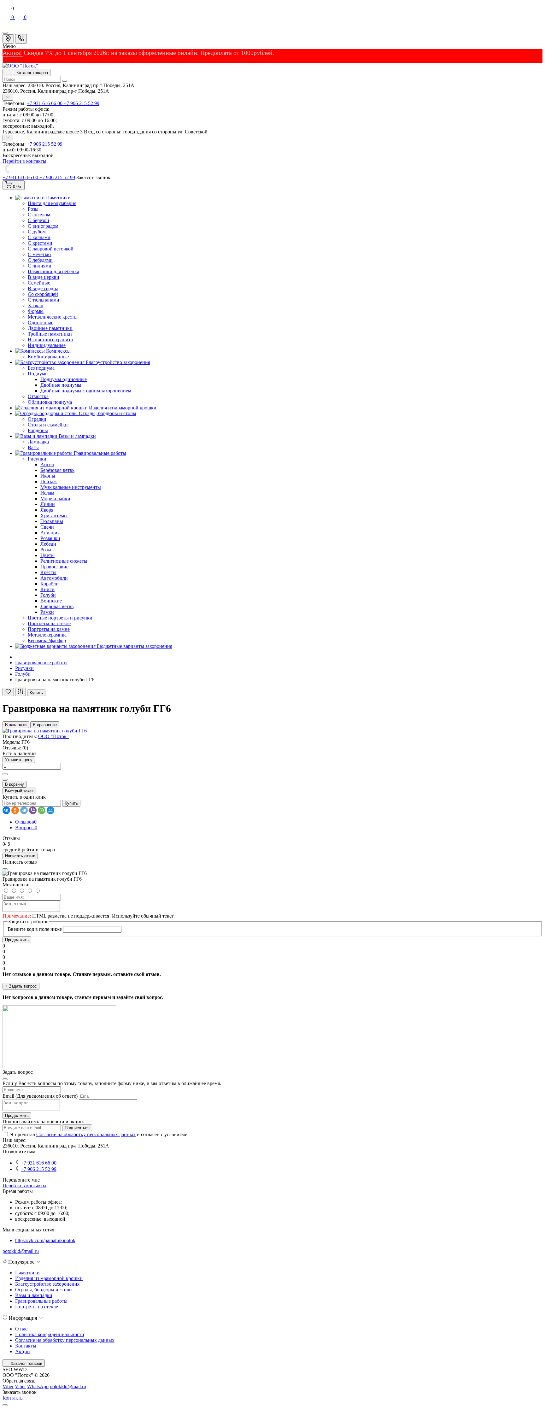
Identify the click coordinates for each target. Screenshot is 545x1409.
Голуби (23, 674)
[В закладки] (8, 692)
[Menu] (5, 33)
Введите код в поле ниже (35, 929)
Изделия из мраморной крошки (49, 1278)
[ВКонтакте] (6, 810)
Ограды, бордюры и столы (44, 1289)
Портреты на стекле (36, 1306)
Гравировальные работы (41, 662)
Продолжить (17, 939)
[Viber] (33, 810)
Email (8, 1096)
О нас (21, 1328)
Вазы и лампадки (33, 1295)
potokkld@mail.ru (21, 1251)
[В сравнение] (20, 692)
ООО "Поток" (53, 736)
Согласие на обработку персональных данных (86, 1134)
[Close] (5, 869)
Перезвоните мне (21, 1180)
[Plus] (5, 774)
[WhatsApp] (41, 810)
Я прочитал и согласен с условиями (99, 1134)
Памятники (27, 1272)
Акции (22, 1351)
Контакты (25, 1345)
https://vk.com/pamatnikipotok (45, 1240)
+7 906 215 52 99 (81, 103)
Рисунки (24, 668)
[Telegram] (24, 810)
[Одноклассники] (15, 810)
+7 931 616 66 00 (45, 103)
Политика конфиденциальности (49, 1334)
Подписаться (77, 1127)
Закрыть (13, 59)
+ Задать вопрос (21, 986)
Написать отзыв (20, 856)
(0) (25, 747)
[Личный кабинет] (272, 24)
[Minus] (5, 780)
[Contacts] (21, 39)
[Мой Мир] (50, 810)
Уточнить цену (18, 759)
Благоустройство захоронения (47, 1284)
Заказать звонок (93, 177)
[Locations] (8, 39)
